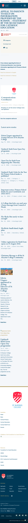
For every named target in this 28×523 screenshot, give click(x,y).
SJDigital (23, 520)
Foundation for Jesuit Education (8, 450)
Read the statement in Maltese (8, 75)
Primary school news (19, 196)
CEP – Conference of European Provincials (10, 505)
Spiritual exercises (22, 488)
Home (2, 414)
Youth (10, 488)
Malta (8, 511)
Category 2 (4, 180)
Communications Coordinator (8, 98)
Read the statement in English (8, 72)
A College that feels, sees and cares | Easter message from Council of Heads (14, 205)
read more (3, 322)
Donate (2, 427)
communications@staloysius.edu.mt (9, 112)
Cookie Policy (9, 516)
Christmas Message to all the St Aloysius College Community (12, 256)
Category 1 (16, 178)
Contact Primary (5, 419)
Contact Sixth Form (5, 424)
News (2, 417)
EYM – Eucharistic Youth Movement (9, 459)
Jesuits (2, 465)
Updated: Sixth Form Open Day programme (13, 150)
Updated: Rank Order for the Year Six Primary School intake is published (14, 174)
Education (11, 491)
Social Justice (21, 486)
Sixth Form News (17, 246)
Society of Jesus (4, 503)
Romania (13, 511)
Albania (2, 511)
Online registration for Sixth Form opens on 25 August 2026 (14, 243)
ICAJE (2, 462)
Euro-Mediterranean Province (8, 508)
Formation (3, 488)
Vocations (3, 491)
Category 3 (13, 180)
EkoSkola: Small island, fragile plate (12, 229)
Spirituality (3, 486)
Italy (5, 511)
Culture (11, 486)
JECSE (2, 453)
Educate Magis (4, 456)
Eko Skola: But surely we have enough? (12, 217)
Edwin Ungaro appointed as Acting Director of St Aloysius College (12, 137)
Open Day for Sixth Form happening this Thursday (10, 161)
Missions (20, 491)
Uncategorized (7, 44)
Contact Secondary (5, 422)
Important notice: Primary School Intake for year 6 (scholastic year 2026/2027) (13, 191)
